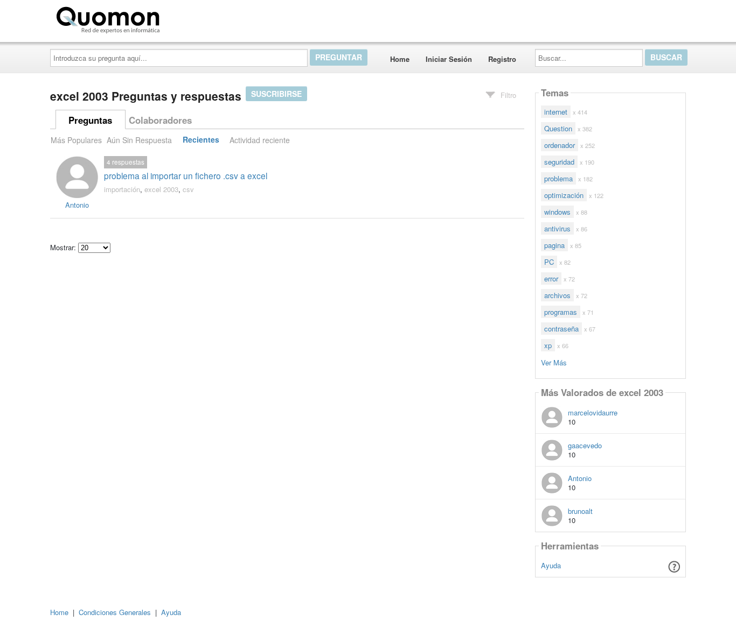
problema (558, 178)
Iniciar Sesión (449, 59)
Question (558, 128)
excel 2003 (161, 189)
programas (560, 312)
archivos (557, 295)
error (551, 278)
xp (548, 345)
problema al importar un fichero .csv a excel (185, 175)
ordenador (559, 145)
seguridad (559, 162)
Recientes (201, 140)
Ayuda (551, 565)
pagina (554, 245)
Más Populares (76, 140)
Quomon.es (198, 17)
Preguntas (90, 120)
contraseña (561, 328)
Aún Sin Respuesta (139, 140)
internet (555, 112)
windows (557, 212)
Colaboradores (160, 120)
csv (188, 189)
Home (399, 59)
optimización (564, 195)
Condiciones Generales (115, 612)
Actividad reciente (260, 140)
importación (122, 189)
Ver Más (554, 361)
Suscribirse (276, 93)
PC (549, 262)
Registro (502, 59)
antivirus (557, 228)
